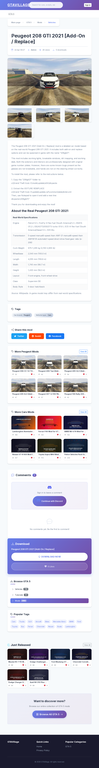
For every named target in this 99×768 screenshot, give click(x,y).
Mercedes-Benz (59, 622)
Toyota (14, 627)
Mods (39, 22)
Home (39, 746)
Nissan (50, 627)
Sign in (87, 5)
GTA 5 (11, 14)
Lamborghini (70, 627)
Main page (15, 22)
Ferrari (30, 627)
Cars (13, 622)
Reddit (38, 336)
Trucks (22, 622)
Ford (79, 622)
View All (83, 352)
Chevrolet (40, 627)
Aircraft (38, 622)
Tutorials (21, 595)
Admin (33, 50)
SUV (30, 622)
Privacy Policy (43, 750)
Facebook (56, 336)
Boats (59, 627)
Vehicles (21, 589)
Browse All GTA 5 (49, 714)
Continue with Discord (52, 501)
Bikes (47, 622)
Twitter (20, 336)
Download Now (51, 556)
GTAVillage (18, 5)
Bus (22, 627)
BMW (71, 622)
